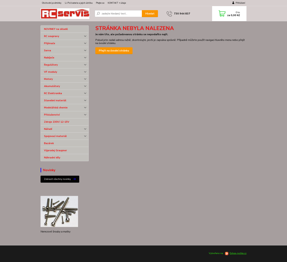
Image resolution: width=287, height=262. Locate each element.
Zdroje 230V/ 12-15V (56, 122)
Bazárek (49, 143)
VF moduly (50, 72)
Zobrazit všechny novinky (57, 179)
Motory (48, 79)
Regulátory (51, 64)
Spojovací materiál (55, 136)
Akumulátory (52, 86)
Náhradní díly (52, 157)
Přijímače (49, 43)
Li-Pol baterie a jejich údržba (79, 2)
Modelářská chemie (56, 107)
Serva (47, 50)
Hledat (149, 13)
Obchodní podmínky (51, 2)
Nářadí (48, 129)
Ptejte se (100, 2)
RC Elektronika (53, 93)
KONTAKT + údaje (117, 2)
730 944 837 (182, 13)
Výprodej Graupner (55, 150)
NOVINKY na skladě (56, 29)
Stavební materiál (55, 100)
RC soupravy (51, 36)
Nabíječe (49, 57)
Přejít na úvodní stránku (114, 50)
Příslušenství (52, 114)
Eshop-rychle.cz (238, 253)
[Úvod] (66, 13)
